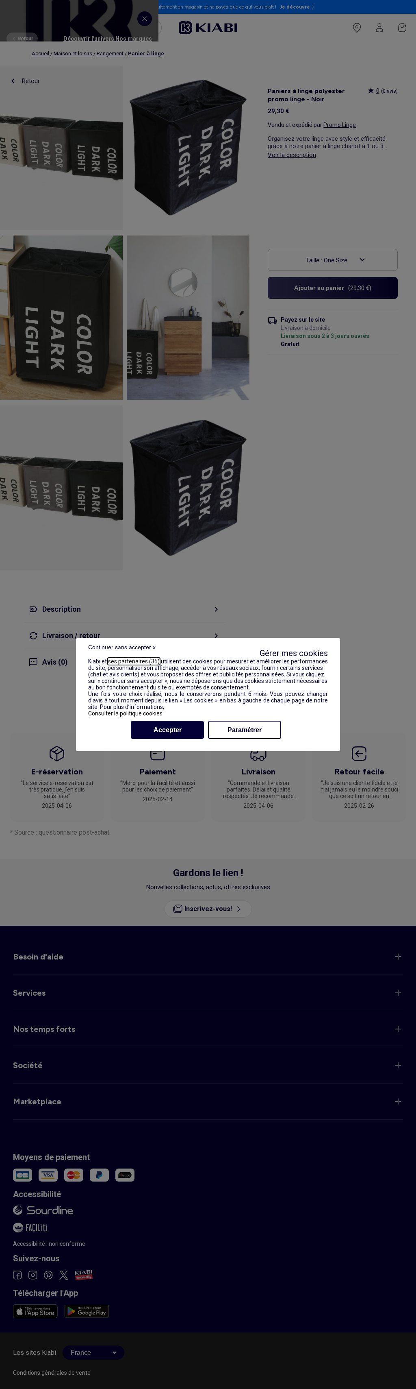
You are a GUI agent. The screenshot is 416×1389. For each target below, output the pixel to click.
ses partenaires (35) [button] (134, 661)
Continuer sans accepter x (122, 647)
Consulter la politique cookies (125, 713)
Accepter (168, 729)
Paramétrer (245, 729)
